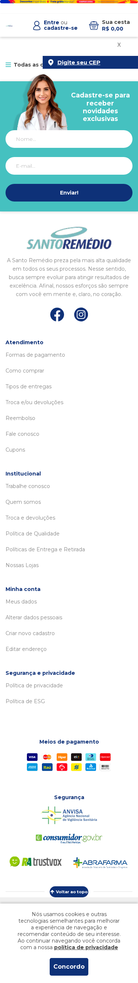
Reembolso (20, 418)
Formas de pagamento (35, 355)
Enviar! (69, 192)
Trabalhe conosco (28, 486)
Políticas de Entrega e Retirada (45, 549)
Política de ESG (25, 701)
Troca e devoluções (30, 517)
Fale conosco (22, 434)
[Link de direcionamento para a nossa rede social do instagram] (81, 314)
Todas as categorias (42, 64)
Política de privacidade (34, 685)
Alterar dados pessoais (34, 617)
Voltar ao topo (72, 891)
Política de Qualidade (33, 533)
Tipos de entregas (29, 386)
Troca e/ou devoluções (34, 402)
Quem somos (23, 502)
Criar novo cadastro (30, 633)
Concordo (69, 966)
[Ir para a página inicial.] (9, 26)
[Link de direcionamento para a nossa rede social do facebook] (57, 314)
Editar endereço (26, 649)
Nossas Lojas (22, 565)
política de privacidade (86, 947)
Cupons (15, 449)
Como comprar (25, 370)
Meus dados (21, 601)
